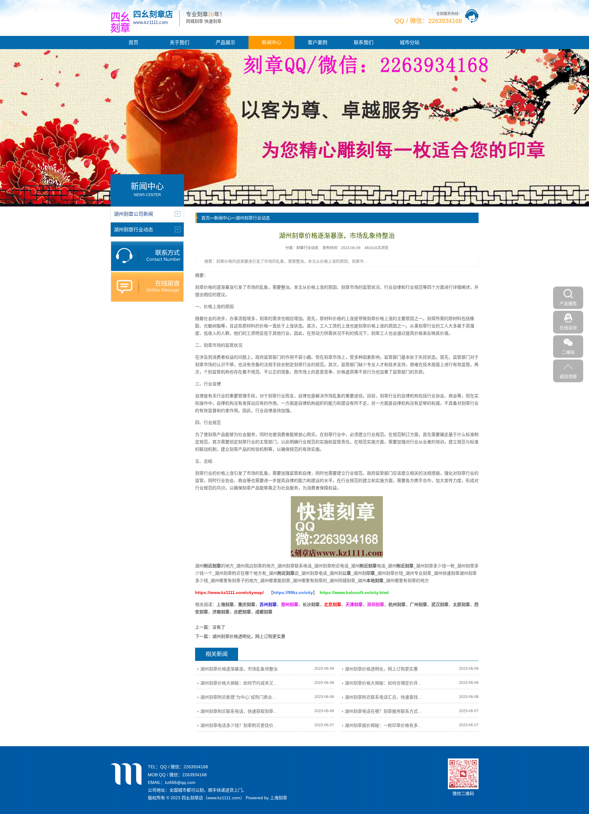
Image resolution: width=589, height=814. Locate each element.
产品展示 (225, 42)
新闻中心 (271, 42)
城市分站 (409, 42)
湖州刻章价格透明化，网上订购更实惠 (248, 636)
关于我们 (179, 42)
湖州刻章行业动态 (253, 217)
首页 (133, 42)
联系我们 (363, 42)
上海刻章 (278, 797)
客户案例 (317, 42)
